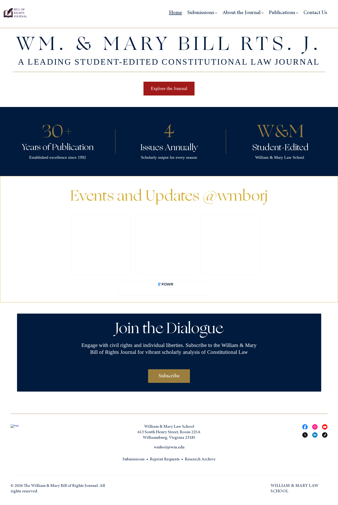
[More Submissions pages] (216, 13)
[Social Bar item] (305, 427)
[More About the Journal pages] (262, 13)
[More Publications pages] (297, 13)
